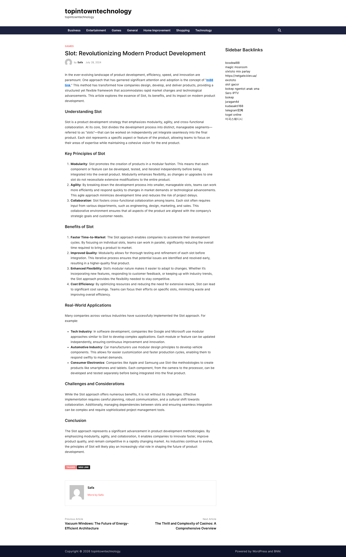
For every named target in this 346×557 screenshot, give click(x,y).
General (132, 30)
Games (116, 30)
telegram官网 (234, 110)
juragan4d (232, 101)
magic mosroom (236, 67)
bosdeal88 (232, 62)
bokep (229, 97)
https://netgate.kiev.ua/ (241, 75)
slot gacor (232, 84)
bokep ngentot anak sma (242, 88)
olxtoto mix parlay (237, 71)
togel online (233, 114)
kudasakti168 (234, 106)
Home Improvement (156, 30)
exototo (230, 80)
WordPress (259, 551)
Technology (203, 30)
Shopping (183, 30)
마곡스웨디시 (234, 119)
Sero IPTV (232, 93)
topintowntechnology (98, 11)
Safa (80, 62)
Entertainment (96, 30)
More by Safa (96, 494)
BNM (277, 551)
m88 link (83, 467)
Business (74, 30)
